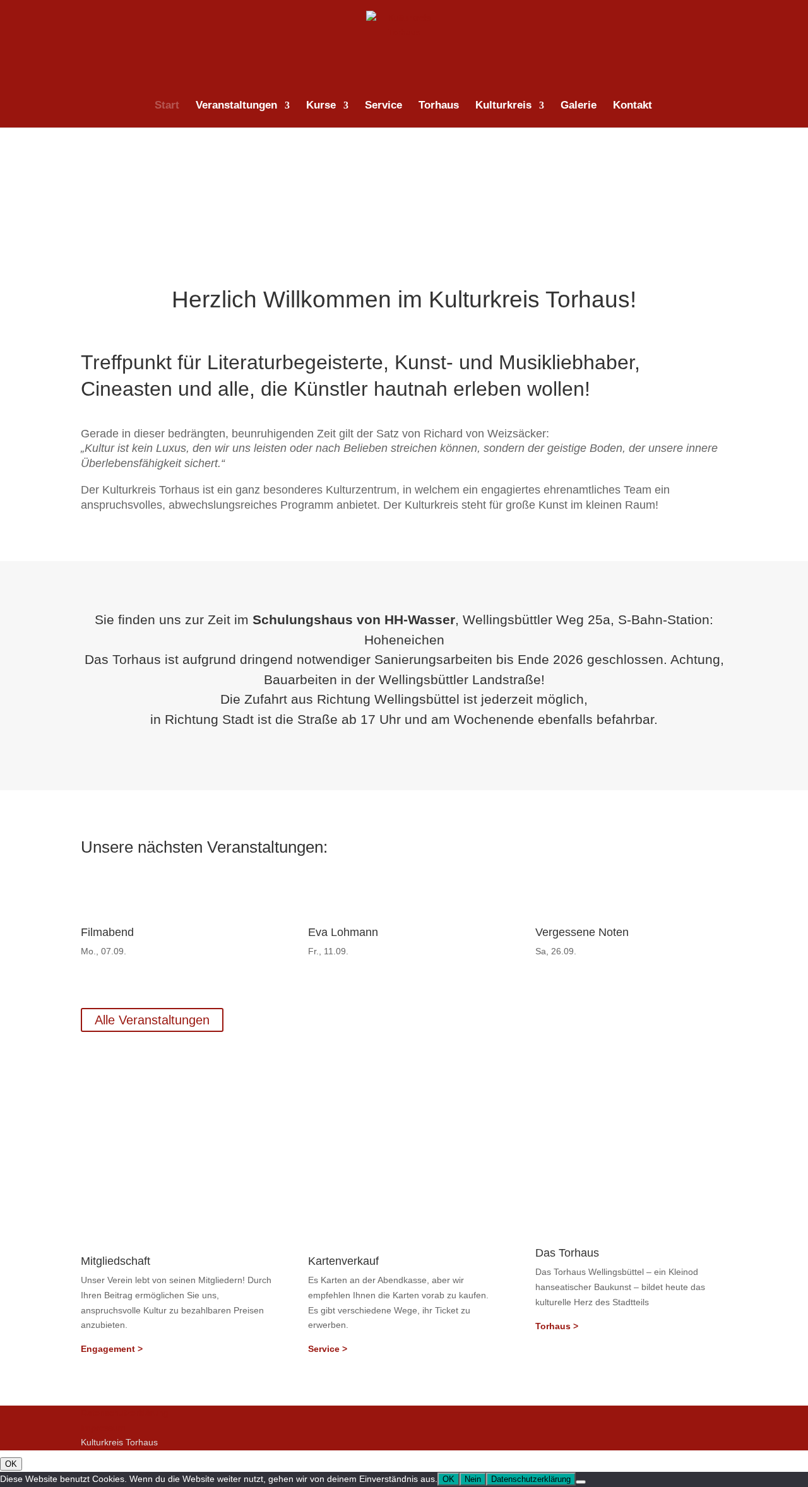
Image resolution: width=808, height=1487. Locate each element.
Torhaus (439, 106)
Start (167, 106)
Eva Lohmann (343, 932)
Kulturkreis (503, 106)
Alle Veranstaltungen (152, 1020)
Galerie (579, 106)
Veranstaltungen (236, 106)
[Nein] (581, 1482)
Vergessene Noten (582, 932)
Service (383, 106)
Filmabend (107, 932)
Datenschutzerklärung (125, 1412)
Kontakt (632, 106)
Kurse (321, 106)
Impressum (103, 1428)
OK (11, 1464)
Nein (473, 1479)
